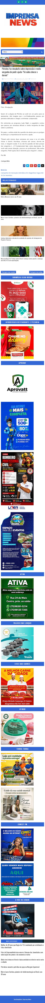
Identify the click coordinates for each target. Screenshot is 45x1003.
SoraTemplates (18, 999)
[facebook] (22, 2)
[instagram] (25, 2)
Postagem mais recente (8, 272)
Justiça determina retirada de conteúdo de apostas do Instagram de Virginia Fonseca (21, 239)
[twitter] (18, 2)
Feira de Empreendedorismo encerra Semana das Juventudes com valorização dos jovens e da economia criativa (22, 953)
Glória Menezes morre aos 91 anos (11, 197)
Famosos (33, 79)
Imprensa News (27, 999)
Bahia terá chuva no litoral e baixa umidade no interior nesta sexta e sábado (22, 960)
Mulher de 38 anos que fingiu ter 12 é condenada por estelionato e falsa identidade (22, 946)
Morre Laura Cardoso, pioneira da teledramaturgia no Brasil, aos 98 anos (21, 218)
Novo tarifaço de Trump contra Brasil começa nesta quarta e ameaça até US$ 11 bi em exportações (22, 259)
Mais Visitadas (11, 941)
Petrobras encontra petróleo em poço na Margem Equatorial (20, 967)
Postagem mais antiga (36, 272)
